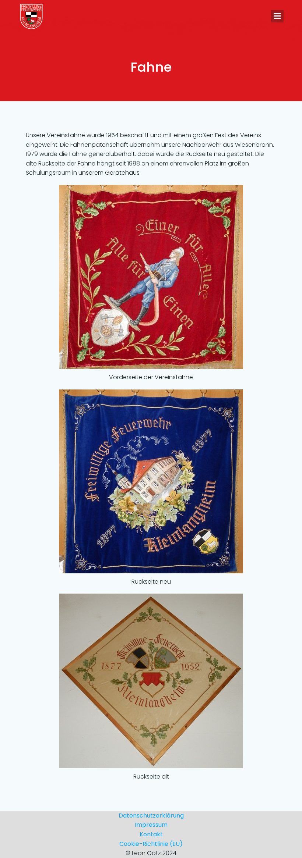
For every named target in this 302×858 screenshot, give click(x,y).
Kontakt (151, 834)
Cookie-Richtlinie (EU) (151, 844)
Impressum (151, 824)
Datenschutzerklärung (151, 815)
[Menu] (277, 16)
